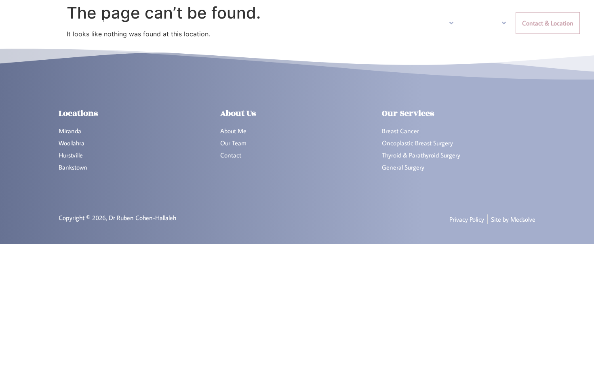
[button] (422, 23)
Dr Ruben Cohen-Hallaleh (63, 23)
